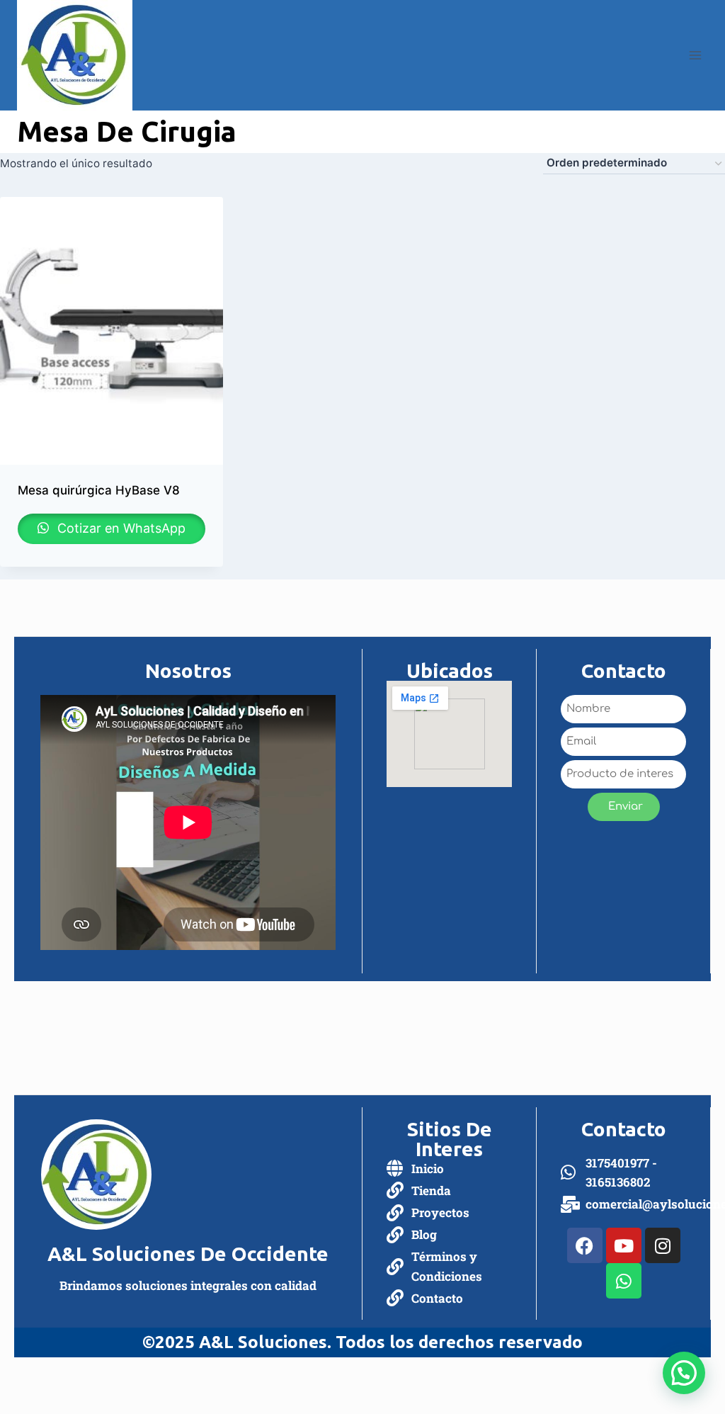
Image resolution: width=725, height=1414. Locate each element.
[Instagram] (662, 1245)
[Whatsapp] (623, 1281)
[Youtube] (623, 1245)
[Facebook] (585, 1245)
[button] (684, 1373)
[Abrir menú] (695, 55)
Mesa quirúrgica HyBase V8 (99, 490)
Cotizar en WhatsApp (119, 528)
